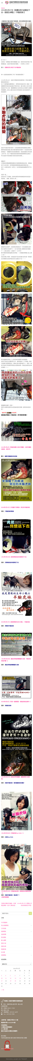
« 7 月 (2, 990)
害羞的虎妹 (8, 705)
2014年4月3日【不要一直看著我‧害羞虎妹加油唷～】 (16, 701)
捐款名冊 (3, 946)
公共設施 (3, 928)
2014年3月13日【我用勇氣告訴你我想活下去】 (14, 557)
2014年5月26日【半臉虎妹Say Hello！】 (12, 833)
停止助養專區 (5, 925)
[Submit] (30, 913)
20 (15, 981)
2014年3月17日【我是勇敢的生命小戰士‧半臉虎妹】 (16, 622)
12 (10, 978)
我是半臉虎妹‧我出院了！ (12, 895)
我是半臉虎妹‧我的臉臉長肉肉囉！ (15, 783)
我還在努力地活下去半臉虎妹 (13, 67)
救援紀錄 (3, 8)
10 (1, 978)
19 (10, 981)
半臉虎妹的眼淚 (9, 511)
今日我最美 (4, 922)
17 (1, 981)
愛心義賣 (3, 940)
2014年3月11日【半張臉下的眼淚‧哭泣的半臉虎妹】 (16, 507)
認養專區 (3, 955)
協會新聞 (3, 934)
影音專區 (3, 937)
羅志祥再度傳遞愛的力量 (12, 664)
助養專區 (3, 931)
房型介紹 (3, 943)
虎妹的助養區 (5, 897)
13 (15, 978)
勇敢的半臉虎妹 (9, 626)
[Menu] (2, 3)
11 (6, 978)
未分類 (3, 952)
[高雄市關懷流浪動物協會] (16, 2)
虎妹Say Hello (9, 837)
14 (20, 978)
